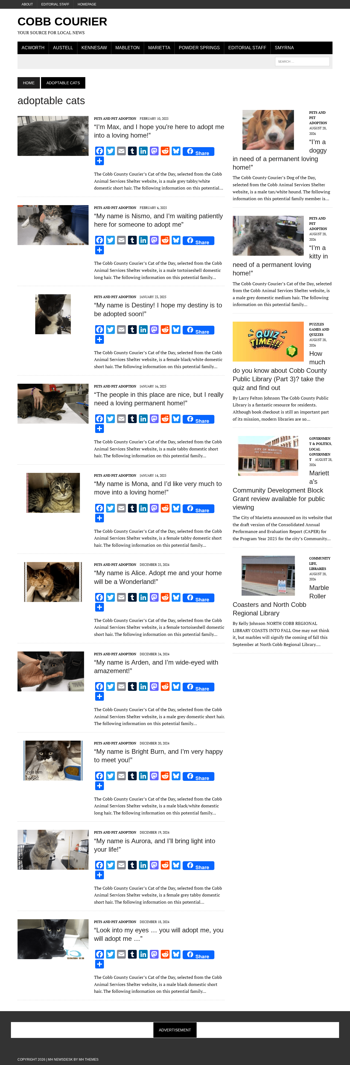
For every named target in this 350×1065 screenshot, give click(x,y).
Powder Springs (199, 47)
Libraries (317, 569)
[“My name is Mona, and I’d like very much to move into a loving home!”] (53, 509)
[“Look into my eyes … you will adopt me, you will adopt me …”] (53, 955)
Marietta (159, 47)
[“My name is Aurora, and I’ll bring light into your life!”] (53, 866)
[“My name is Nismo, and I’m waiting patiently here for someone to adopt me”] (53, 241)
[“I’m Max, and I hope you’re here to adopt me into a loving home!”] (53, 152)
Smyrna (284, 47)
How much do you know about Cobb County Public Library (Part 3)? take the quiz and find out (280, 370)
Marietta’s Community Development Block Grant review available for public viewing (281, 490)
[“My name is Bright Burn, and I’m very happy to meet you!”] (53, 777)
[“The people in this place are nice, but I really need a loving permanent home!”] (53, 420)
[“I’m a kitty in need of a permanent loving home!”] (268, 252)
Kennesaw (94, 47)
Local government (319, 454)
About (27, 4)
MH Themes (88, 1059)
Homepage (87, 4)
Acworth (33, 47)
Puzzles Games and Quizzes (319, 329)
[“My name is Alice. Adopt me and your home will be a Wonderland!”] (53, 598)
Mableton (127, 47)
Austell (63, 47)
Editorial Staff (55, 4)
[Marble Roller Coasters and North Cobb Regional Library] (268, 592)
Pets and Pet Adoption (115, 119)
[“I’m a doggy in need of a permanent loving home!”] (268, 146)
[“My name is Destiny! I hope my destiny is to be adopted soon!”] (53, 331)
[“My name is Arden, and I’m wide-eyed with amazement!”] (53, 688)
